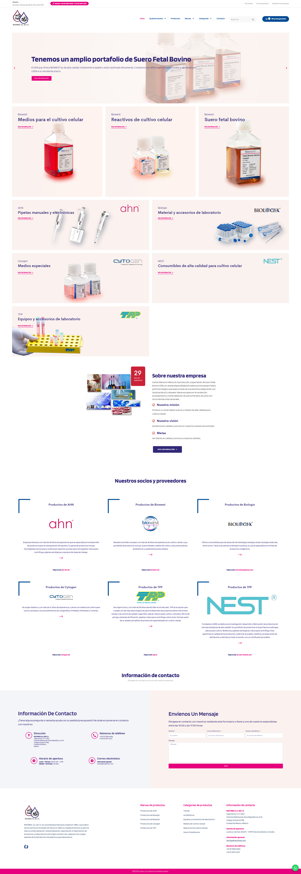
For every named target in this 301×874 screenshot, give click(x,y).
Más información (24, 127)
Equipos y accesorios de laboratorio (199, 819)
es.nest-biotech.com (244, 655)
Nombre (171, 731)
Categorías (204, 18)
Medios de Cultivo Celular (194, 823)
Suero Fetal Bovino (191, 832)
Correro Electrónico (214, 731)
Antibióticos (188, 815)
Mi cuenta (249, 3)
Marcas (188, 18)
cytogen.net (65, 655)
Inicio (142, 18)
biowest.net (154, 570)
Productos (175, 18)
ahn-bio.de (65, 570)
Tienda (186, 810)
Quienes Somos (156, 18)
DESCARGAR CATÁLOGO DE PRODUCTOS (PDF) (51, 89)
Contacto (221, 18)
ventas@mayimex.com (236, 840)
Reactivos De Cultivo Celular (195, 828)
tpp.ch (155, 655)
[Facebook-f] (26, 847)
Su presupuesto (262, 3)
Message (172, 740)
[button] (14, 68)
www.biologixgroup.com (244, 570)
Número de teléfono (253, 731)
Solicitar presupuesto (280, 3)
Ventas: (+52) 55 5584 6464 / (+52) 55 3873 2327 (71, 3)
